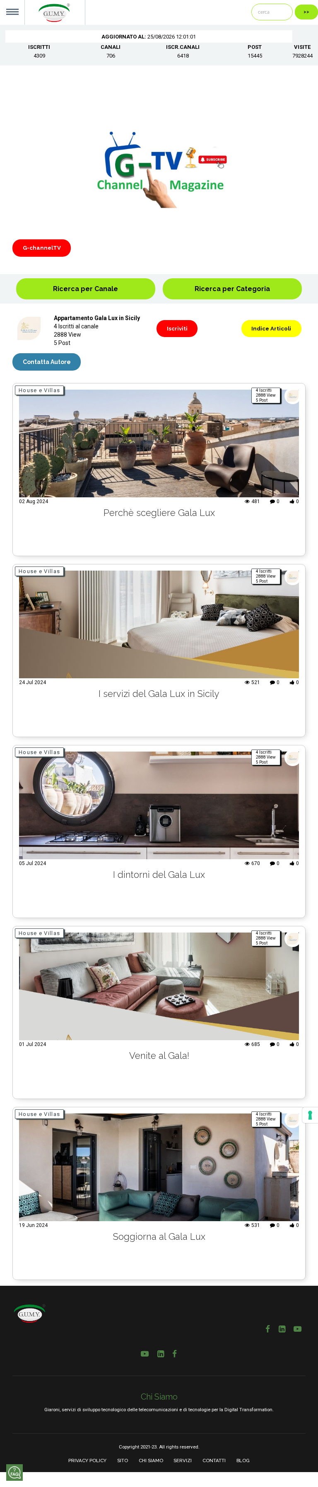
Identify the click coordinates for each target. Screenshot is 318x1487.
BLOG (243, 1460)
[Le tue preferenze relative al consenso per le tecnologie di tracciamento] (310, 1115)
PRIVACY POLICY (87, 1460)
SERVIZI (182, 1460)
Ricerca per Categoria (232, 289)
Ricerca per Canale (85, 289)
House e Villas (39, 390)
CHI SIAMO (151, 1460)
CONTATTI (214, 1460)
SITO (122, 1460)
